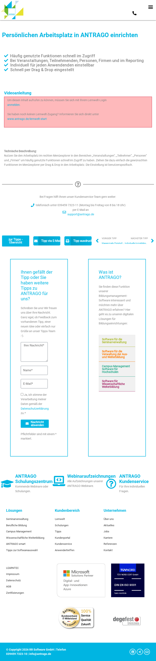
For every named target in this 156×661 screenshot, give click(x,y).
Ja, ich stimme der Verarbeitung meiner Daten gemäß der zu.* (35, 404)
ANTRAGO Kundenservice (134, 479)
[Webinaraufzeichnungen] (59, 481)
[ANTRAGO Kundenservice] (111, 484)
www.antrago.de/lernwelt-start (27, 118)
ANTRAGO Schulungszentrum (34, 479)
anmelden (13, 104)
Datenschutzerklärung (35, 408)
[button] (151, 7)
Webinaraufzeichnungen (91, 476)
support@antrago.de (80, 214)
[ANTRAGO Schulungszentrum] (7, 484)
